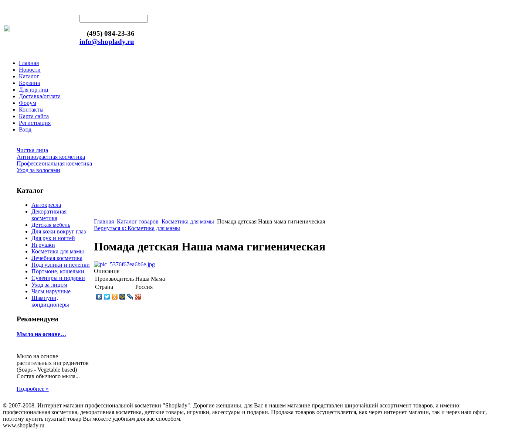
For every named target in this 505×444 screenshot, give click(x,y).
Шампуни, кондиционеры (50, 301)
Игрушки (43, 245)
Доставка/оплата (40, 96)
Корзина (29, 83)
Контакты (31, 109)
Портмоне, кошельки (57, 271)
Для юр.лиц (33, 89)
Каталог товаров (138, 221)
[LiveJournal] (130, 296)
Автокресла (46, 205)
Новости (30, 69)
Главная (29, 63)
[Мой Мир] (122, 296)
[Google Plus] (138, 296)
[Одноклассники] (115, 296)
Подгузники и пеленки (60, 265)
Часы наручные (51, 291)
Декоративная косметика (49, 214)
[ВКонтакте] (99, 296)
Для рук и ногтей (53, 238)
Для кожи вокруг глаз (58, 231)
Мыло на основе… (41, 334)
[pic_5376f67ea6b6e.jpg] (124, 264)
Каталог (29, 76)
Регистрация (35, 123)
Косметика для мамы (57, 251)
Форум (27, 103)
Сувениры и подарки (58, 278)
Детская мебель (50, 225)
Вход (25, 129)
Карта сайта (34, 116)
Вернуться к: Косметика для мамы (137, 228)
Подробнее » (33, 389)
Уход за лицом (49, 284)
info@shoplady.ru (106, 41)
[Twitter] (107, 296)
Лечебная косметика (56, 258)
